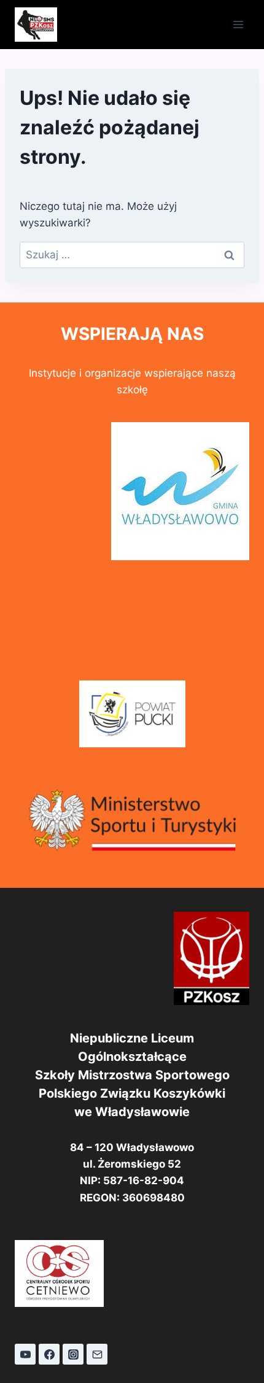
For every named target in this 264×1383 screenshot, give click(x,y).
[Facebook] (49, 1354)
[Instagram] (73, 1354)
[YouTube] (25, 1354)
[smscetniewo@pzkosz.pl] (97, 1354)
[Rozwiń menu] (238, 24)
